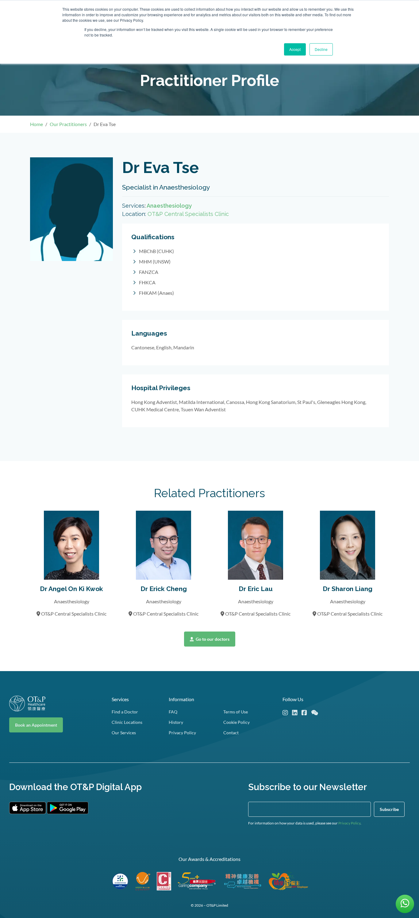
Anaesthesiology (169, 205)
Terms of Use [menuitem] (235, 711)
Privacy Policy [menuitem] (182, 732)
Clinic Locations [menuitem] (127, 722)
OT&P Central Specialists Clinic (188, 214)
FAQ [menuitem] (173, 711)
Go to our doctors (212, 639)
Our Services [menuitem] (124, 732)
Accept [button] (295, 49)
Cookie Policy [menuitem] (236, 722)
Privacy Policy (349, 823)
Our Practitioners (68, 124)
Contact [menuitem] (231, 732)
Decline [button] (321, 49)
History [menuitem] (176, 722)
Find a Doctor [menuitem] (125, 711)
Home (36, 124)
